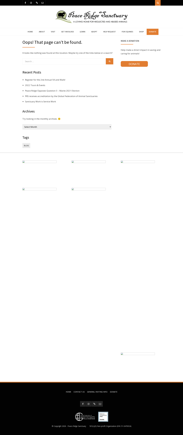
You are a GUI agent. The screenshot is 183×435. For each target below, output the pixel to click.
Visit (53, 31)
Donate (152, 31)
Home (30, 31)
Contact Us (79, 392)
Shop (141, 31)
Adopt (94, 31)
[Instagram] (31, 3)
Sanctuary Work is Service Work (40, 101)
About (42, 31)
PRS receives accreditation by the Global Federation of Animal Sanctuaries (61, 96)
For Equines (127, 31)
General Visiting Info (97, 392)
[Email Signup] (37, 3)
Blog (26, 145)
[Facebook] (25, 3)
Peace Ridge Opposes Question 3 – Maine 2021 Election (52, 90)
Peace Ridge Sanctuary (77, 426)
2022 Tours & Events (35, 85)
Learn (82, 31)
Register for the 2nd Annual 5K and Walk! (45, 79)
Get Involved (67, 31)
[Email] (42, 3)
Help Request (109, 31)
